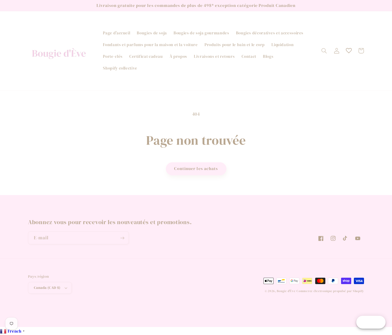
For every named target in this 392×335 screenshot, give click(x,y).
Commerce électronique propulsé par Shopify (330, 291)
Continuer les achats (196, 168)
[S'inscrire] (122, 237)
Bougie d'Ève (286, 291)
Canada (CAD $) (47, 287)
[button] (324, 51)
